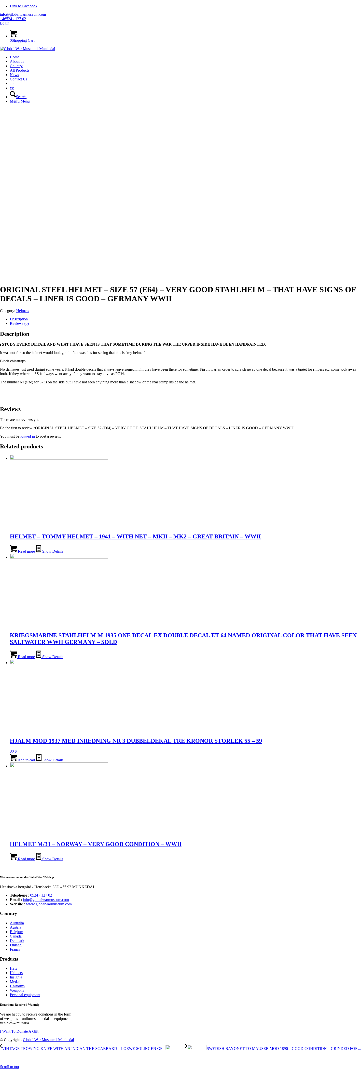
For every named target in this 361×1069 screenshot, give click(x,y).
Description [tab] (19, 319)
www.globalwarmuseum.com (49, 904)
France (15, 949)
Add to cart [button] (26, 760)
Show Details (52, 551)
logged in (27, 436)
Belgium (16, 932)
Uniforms (17, 986)
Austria (15, 927)
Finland (16, 945)
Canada (16, 936)
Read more (26, 551)
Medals (15, 981)
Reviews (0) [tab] (19, 323)
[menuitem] (185, 57)
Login (4, 23)
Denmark (17, 941)
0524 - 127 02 (41, 895)
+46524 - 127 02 (13, 19)
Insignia (16, 977)
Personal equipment (25, 995)
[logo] (27, 49)
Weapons (17, 990)
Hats (13, 968)
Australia (17, 923)
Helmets (22, 311)
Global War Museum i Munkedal (48, 1040)
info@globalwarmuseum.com (23, 14)
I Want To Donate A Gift (19, 1031)
